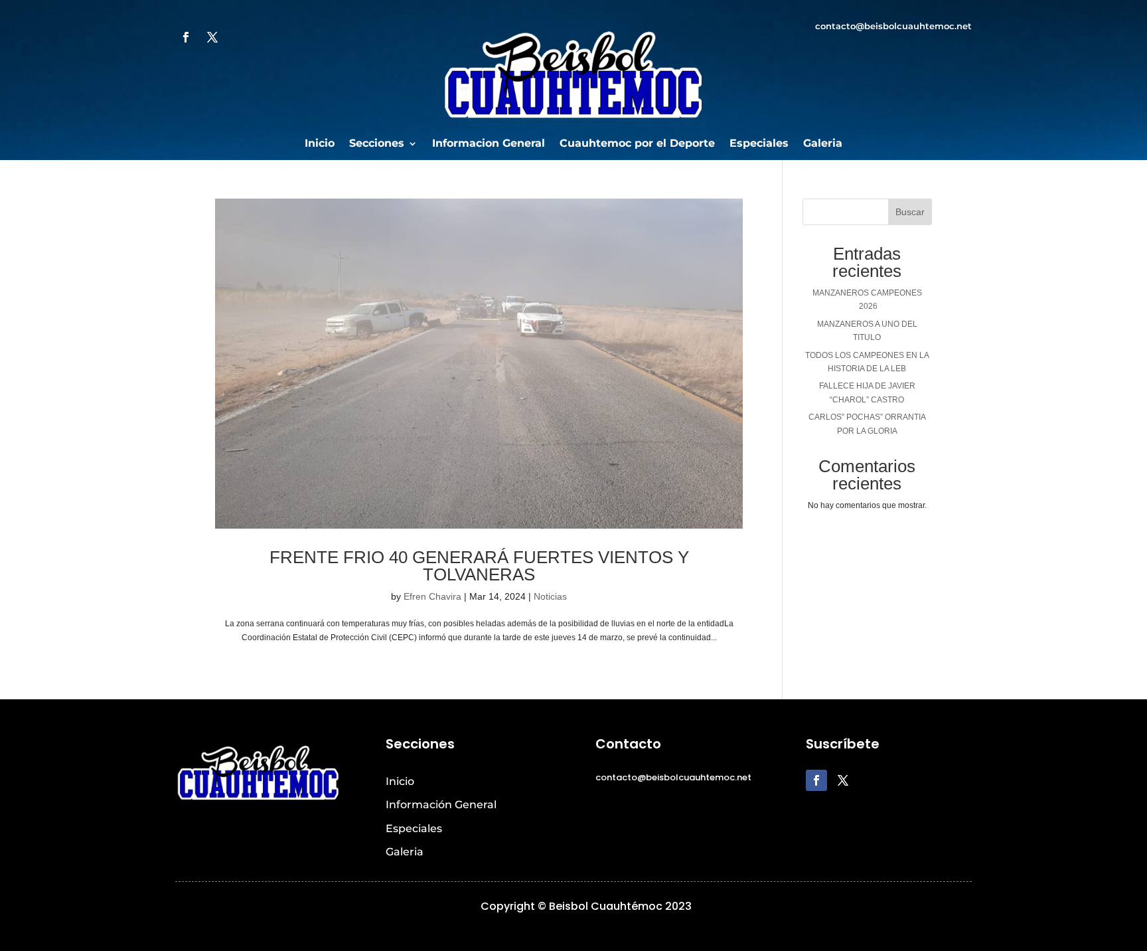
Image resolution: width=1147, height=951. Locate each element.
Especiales (759, 144)
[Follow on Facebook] (185, 37)
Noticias (550, 596)
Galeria (822, 144)
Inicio (320, 144)
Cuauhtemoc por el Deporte (637, 144)
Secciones (376, 144)
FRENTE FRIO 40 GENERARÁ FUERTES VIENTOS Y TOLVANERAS (479, 565)
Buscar (910, 212)
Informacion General (488, 144)
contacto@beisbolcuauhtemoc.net (893, 26)
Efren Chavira (432, 596)
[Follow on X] (212, 37)
